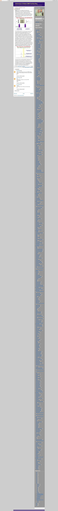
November (38, 485)
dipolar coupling (38, 163)
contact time (37, 133)
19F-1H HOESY (38, 57)
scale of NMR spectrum (39, 390)
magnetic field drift (38, 277)
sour (36, 420)
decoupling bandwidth (39, 154)
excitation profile (38, 190)
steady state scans (38, 430)
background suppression (39, 101)
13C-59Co (37, 48)
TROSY (37, 453)
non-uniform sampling (39, 315)
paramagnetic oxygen (39, 320)
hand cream (37, 224)
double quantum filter (38, 171)
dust (36, 176)
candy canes (37, 117)
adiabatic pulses (38, 91)
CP (36, 143)
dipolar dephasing (38, 164)
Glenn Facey (18, 77)
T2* (36, 438)
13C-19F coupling (38, 45)
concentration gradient (39, 132)
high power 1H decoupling (39, 232)
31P (36, 76)
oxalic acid (37, 319)
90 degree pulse (38, 84)
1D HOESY (37, 58)
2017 (37, 475)
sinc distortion (37, 403)
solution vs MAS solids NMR (39, 414)
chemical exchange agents (39, 120)
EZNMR (37, 194)
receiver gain (37, 360)
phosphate (37, 331)
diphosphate (37, 162)
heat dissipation (38, 226)
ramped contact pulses (39, 359)
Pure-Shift (37, 348)
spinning (37, 427)
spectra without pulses (39, 421)
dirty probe (37, 165)
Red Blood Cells (38, 361)
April (37, 490)
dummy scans (37, 175)
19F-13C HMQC (38, 56)
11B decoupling (38, 35)
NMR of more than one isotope (40, 303)
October (38, 486)
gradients (37, 219)
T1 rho (37, 436)
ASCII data (37, 99)
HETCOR (37, 231)
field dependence (38, 199)
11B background (38, 33)
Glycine (37, 217)
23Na (36, 67)
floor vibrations (38, 203)
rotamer (37, 379)
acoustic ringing (38, 88)
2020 (37, 472)
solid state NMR (38, 411)
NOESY (37, 310)
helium (37, 227)
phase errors (37, 329)
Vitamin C (37, 463)
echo (36, 178)
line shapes (37, 263)
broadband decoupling (39, 110)
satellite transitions (38, 387)
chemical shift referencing (39, 121)
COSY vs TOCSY (38, 139)
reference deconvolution (39, 362)
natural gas (37, 297)
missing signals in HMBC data (40, 291)
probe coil (37, 338)
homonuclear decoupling (39, 239)
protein (37, 341)
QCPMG (37, 350)
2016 (37, 476)
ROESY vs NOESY (38, 378)
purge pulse (37, 349)
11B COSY (37, 34)
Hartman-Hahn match (39, 225)
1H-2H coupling (38, 65)
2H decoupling (38, 74)
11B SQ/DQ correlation (39, 36)
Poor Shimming (38, 332)
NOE (36, 309)
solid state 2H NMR (38, 410)
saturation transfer (38, 389)
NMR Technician (38, 305)
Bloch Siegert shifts (38, 108)
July (37, 487)
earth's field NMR (38, 177)
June (37, 488)
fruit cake (37, 209)
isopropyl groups (38, 254)
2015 (37, 477)
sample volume (38, 386)
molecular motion (38, 295)
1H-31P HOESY (38, 66)
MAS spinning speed (38, 288)
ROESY (37, 377)
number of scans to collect (39, 316)
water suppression (27, 67)
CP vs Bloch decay (38, 144)
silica (36, 402)
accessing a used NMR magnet (40, 85)
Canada (37, 116)
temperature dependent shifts (40, 440)
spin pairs (37, 426)
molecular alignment (38, 294)
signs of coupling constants (39, 401)
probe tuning (37, 340)
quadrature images (38, 352)
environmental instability (39, 185)
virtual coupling (38, 461)
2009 (37, 503)
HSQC (36, 240)
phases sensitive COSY (39, 330)
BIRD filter (37, 107)
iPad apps (37, 252)
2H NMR (37, 75)
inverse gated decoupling (39, 250)
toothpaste (37, 451)
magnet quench (38, 275)
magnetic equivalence (39, 276)
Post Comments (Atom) (21, 95)
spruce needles (38, 429)
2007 (37, 505)
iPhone (37, 253)
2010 (37, 483)
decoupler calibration (38, 152)
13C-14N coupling (38, 44)
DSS (36, 174)
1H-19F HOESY (38, 64)
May (37, 489)
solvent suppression (38, 418)
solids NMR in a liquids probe (40, 412)
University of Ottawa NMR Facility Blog (26, 3)
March (38, 491)
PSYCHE (37, 342)
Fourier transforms (38, 208)
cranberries (37, 146)
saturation (37, 388)
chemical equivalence (39, 119)
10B (36, 31)
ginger (36, 215)
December (38, 484)
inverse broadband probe (39, 249)
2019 (37, 473)
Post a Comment (17, 90)
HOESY (37, 238)
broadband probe (38, 111)
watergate (31, 67)
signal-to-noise (38, 400)
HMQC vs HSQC (38, 237)
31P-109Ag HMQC (38, 78)
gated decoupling (38, 214)
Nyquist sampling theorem (39, 318)
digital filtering (37, 161)
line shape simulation (38, 261)
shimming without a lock (39, 398)
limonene (37, 259)
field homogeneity (38, 202)
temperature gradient (38, 442)
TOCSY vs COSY (38, 450)
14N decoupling (38, 49)
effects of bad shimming (39, 183)
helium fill (37, 228)
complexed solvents (38, 128)
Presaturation (38, 497)
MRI (36, 296)
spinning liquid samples (39, 428)
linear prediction (38, 264)
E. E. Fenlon (18, 70)
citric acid (37, 126)
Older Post (31, 93)
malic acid (37, 278)
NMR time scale (38, 306)
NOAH (36, 308)
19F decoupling (38, 55)
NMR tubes (37, 307)
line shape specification (39, 262)
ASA (36, 98)
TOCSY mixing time (38, 449)
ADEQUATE (37, 89)
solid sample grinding (38, 408)
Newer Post (15, 93)
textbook (37, 443)
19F (36, 54)
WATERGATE (38, 498)
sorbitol (37, 419)
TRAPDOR (37, 452)
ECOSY (37, 179)
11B (36, 32)
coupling (37, 140)
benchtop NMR (38, 106)
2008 (37, 504)
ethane (37, 188)
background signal (38, 100)
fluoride (37, 204)
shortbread (37, 399)
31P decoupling (38, 77)
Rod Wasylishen (38, 376)
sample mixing (38, 385)
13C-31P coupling (38, 47)
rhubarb (37, 375)
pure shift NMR (38, 347)
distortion (37, 166)
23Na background (38, 68)
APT (36, 97)
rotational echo (38, 380)
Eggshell (37, 184)
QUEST (37, 357)
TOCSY (37, 448)
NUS (36, 317)
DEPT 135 (37, 156)
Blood (36, 109)
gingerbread (37, 216)
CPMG (37, 145)
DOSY (25, 15)
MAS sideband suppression (39, 285)
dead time (37, 151)
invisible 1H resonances (39, 251)
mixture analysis (38, 293)
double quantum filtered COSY (40, 172)
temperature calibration (39, 439)
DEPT (36, 155)
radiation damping (38, 358)
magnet (37, 274)
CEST (36, 118)
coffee (36, 127)
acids (36, 87)
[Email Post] (32, 66)
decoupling (37, 153)
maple (36, 279)
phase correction (38, 328)
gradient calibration (38, 218)
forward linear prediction (39, 207)
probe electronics (38, 339)
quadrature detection (38, 351)
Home (23, 93)
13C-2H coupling (38, 46)
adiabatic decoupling (38, 90)
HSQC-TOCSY (38, 241)
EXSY (36, 191)
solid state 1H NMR (38, 409)
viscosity (37, 462)
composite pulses (38, 129)
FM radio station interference (40, 205)
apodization (37, 96)
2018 (37, 474)
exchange (37, 189)
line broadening (38, 260)
